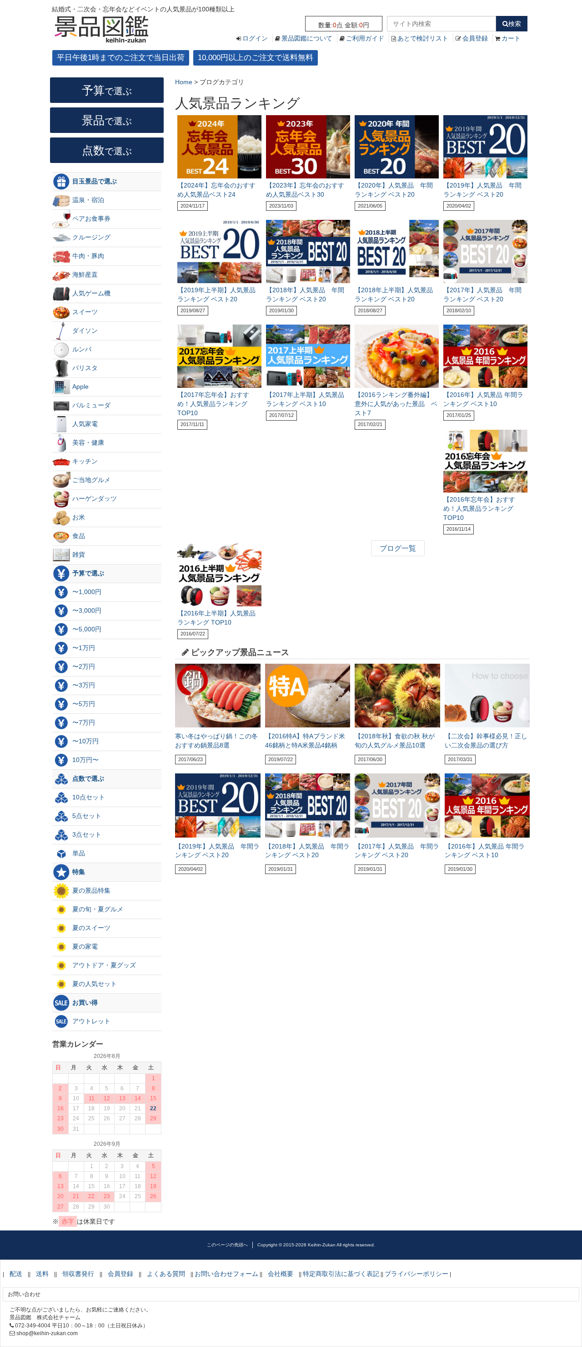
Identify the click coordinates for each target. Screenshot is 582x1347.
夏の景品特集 (90, 890)
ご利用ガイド (365, 38)
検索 (514, 23)
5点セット (85, 815)
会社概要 (280, 1273)
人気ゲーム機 (90, 293)
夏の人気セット (93, 983)
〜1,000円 (85, 591)
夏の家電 (84, 946)
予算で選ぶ (87, 573)
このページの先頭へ (227, 1244)
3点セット (85, 834)
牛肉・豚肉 (87, 255)
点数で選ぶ (87, 778)
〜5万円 (82, 703)
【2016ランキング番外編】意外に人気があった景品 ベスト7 (396, 404)
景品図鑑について (306, 38)
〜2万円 (82, 666)
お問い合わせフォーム (226, 1273)
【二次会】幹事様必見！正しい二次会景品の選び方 (486, 740)
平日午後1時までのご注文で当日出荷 (121, 57)
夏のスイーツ (90, 927)
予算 (107, 90)
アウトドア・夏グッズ (103, 965)
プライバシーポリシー (416, 1273)
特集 (77, 871)
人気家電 (84, 423)
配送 (16, 1273)
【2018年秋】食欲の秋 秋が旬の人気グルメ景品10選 (395, 740)
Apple (79, 386)
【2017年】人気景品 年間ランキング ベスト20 (397, 851)
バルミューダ (90, 405)
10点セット (87, 797)
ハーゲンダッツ (93, 498)
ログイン (255, 38)
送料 (42, 1273)
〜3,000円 (85, 610)
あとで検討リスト (422, 38)
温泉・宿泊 (87, 199)
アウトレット (90, 1021)
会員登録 (475, 38)
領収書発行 (78, 1273)
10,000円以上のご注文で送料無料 (255, 57)
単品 (77, 853)
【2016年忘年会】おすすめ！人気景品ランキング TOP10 (479, 508)
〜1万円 (82, 647)
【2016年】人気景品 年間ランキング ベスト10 (485, 851)
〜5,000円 (85, 629)
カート (511, 38)
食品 (77, 535)
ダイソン (84, 330)
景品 (107, 120)
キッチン (84, 461)
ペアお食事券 (90, 218)
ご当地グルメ (90, 479)
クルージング (90, 237)
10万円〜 (84, 759)
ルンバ (80, 349)
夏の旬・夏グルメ (96, 909)
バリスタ (84, 367)
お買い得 (84, 1002)
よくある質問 (166, 1273)
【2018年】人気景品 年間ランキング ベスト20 (307, 851)
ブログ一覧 (398, 548)
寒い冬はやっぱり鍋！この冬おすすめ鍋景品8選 (216, 740)
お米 (77, 517)
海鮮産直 (84, 274)
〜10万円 (84, 741)
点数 (107, 150)
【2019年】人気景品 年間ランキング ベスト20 (217, 851)
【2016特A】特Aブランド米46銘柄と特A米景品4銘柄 (305, 740)
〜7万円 (82, 722)
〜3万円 (82, 685)
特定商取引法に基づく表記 (341, 1273)
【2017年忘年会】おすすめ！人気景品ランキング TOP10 (213, 404)
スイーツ (84, 311)
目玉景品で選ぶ (93, 181)
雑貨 (77, 554)
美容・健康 (87, 442)
